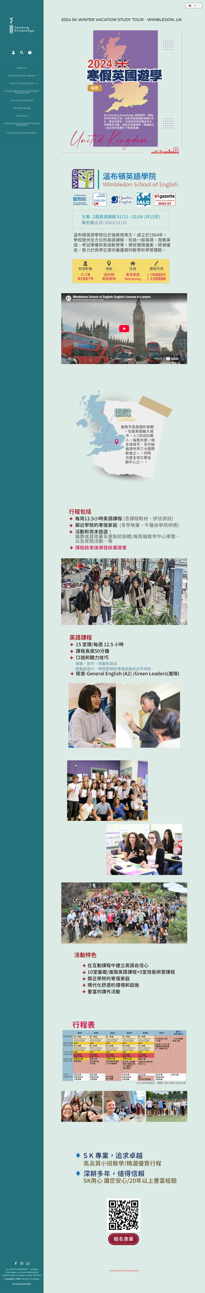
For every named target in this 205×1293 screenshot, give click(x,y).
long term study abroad (21, 76)
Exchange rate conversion (21, 133)
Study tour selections (22, 83)
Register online (21, 108)
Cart (30, 52)
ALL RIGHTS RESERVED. (17, 1269)
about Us (22, 68)
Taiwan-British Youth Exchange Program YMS (22, 92)
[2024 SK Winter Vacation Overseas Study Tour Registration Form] (124, 1264)
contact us (22, 116)
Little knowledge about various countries (21, 124)
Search (21, 52)
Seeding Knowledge (30, 1279)
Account (13, 52)
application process (22, 100)
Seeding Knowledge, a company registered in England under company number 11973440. (22, 1272)
